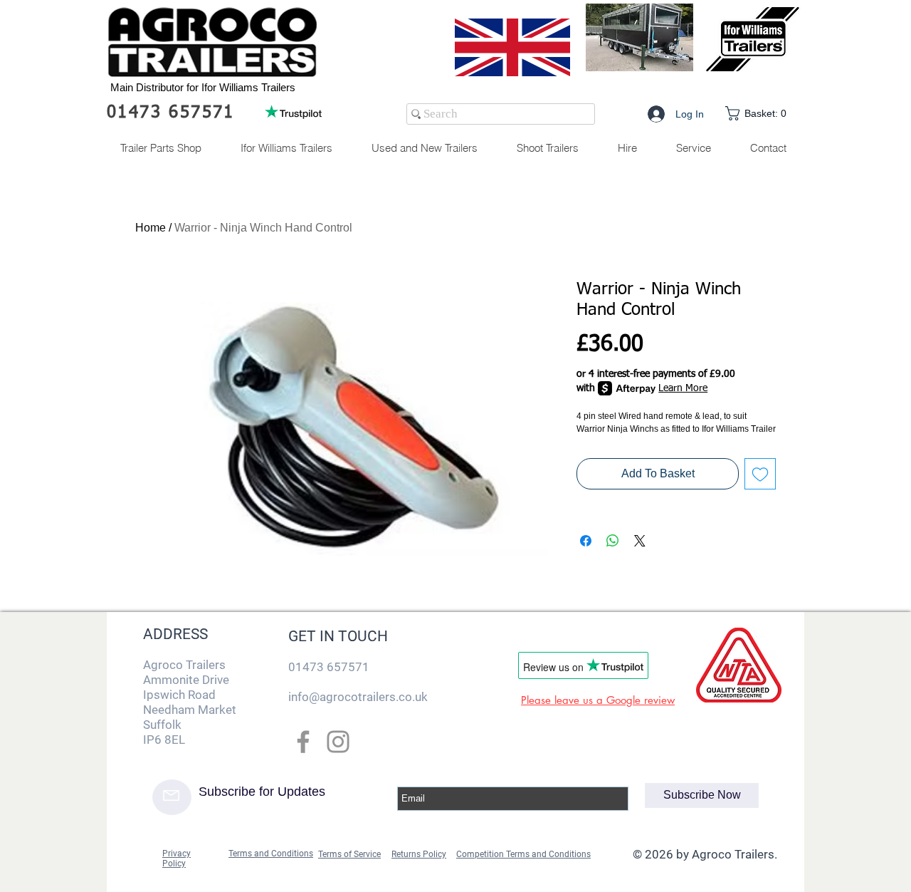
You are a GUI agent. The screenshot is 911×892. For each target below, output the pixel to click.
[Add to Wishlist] (760, 473)
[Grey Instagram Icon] (338, 742)
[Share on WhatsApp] (612, 540)
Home (150, 228)
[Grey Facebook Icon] (303, 742)
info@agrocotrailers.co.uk (358, 697)
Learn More (682, 388)
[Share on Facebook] (585, 540)
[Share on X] (639, 540)
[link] (759, 113)
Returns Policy (418, 854)
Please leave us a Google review (598, 700)
